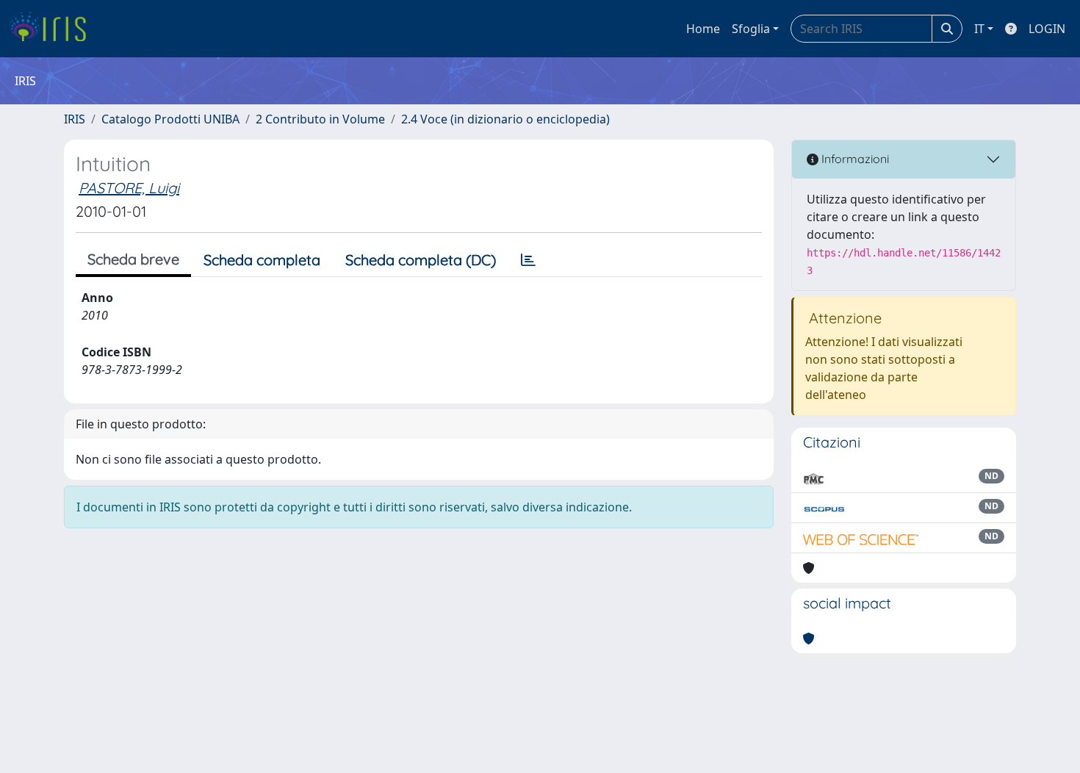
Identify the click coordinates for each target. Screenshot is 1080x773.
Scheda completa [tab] (262, 260)
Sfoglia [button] (751, 29)
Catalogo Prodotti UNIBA (170, 119)
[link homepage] (53, 28)
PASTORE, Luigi (129, 188)
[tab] (528, 260)
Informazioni (853, 158)
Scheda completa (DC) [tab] (420, 260)
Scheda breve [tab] (133, 259)
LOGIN (1047, 29)
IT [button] (979, 29)
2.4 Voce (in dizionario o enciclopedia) (505, 119)
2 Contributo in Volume (320, 119)
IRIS (74, 119)
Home (703, 29)
